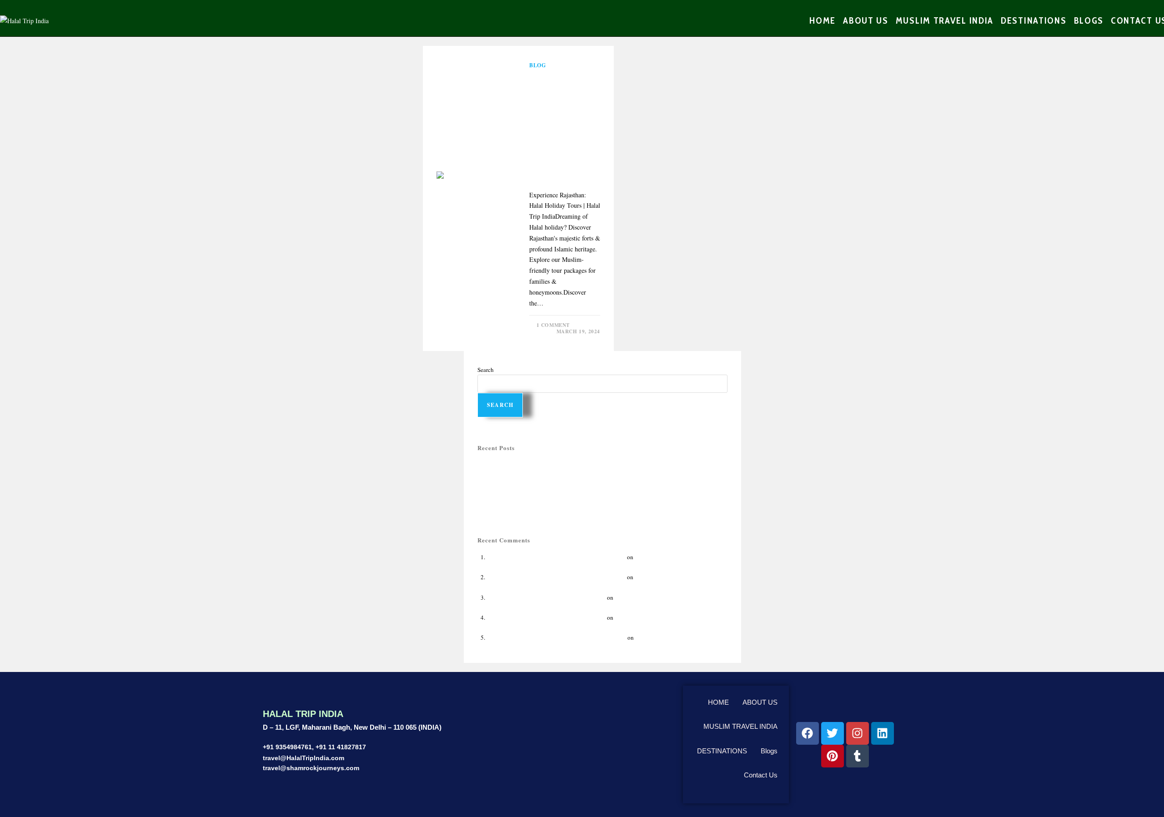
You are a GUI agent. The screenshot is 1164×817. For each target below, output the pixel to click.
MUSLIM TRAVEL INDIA (740, 726)
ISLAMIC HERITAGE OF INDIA (675, 637)
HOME (718, 702)
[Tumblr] (857, 756)
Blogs (769, 751)
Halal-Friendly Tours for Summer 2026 (524, 475)
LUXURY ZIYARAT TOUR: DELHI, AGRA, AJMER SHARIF (552, 505)
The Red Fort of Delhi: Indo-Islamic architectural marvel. (556, 637)
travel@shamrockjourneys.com (311, 768)
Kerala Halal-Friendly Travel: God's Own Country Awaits (556, 557)
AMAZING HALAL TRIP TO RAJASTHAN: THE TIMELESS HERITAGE (564, 126)
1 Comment (553, 325)
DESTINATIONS (722, 751)
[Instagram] (857, 733)
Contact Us (761, 775)
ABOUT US (760, 702)
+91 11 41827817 (341, 747)
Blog (537, 65)
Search (485, 370)
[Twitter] (832, 733)
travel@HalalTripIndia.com (303, 758)
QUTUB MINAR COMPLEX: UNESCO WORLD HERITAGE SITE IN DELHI (571, 495)
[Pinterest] (832, 756)
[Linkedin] (882, 733)
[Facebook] (807, 733)
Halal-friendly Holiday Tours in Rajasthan (529, 465)
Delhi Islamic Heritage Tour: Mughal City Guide (546, 597)
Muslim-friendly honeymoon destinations (528, 485)
